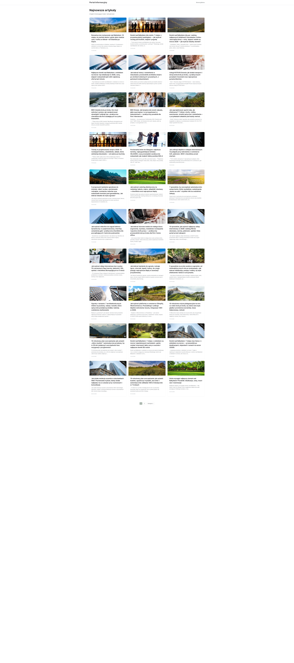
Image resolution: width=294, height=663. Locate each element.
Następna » (150, 403)
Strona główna (200, 2)
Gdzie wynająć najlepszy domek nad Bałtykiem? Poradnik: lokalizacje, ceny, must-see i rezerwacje (186, 381)
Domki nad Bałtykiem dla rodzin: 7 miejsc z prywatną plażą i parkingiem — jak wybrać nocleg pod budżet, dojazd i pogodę (146, 37)
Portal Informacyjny (98, 2)
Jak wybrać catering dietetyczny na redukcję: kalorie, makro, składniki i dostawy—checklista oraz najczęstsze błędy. (146, 189)
